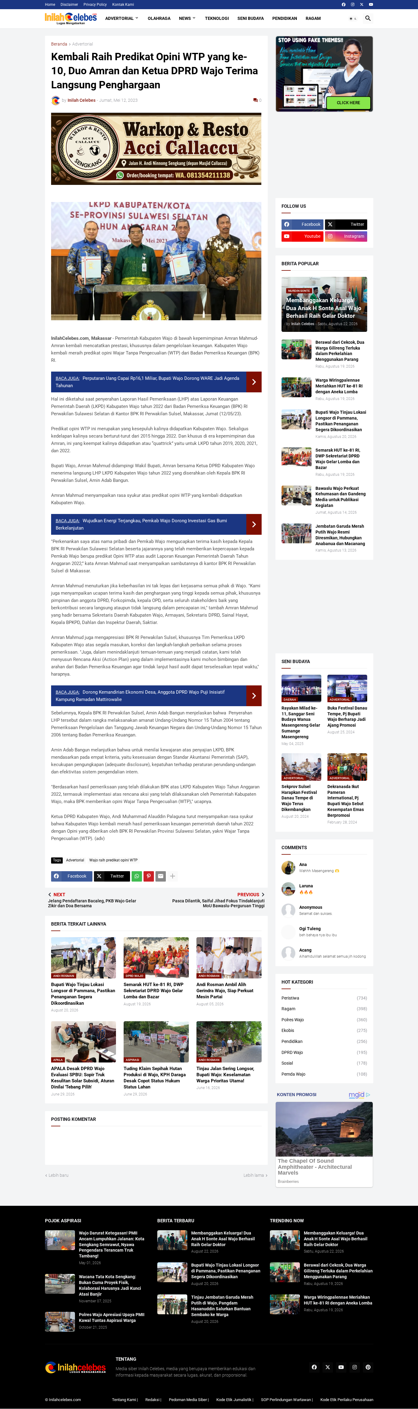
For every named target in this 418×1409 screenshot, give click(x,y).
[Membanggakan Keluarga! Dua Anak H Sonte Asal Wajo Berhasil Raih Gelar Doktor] (172, 1240)
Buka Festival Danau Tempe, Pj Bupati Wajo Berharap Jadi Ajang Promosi (347, 717)
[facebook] (343, 4)
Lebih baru (59, 1175)
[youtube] (371, 4)
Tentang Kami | (125, 1399)
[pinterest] (368, 1367)
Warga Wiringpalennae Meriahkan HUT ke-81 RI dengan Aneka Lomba (339, 386)
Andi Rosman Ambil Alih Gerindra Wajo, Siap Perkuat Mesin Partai (224, 991)
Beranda (59, 44)
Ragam (313, 18)
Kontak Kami (123, 4)
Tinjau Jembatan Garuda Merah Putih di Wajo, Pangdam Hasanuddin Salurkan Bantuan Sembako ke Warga (222, 1306)
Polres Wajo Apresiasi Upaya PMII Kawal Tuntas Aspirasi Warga (111, 1317)
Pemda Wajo (324, 1074)
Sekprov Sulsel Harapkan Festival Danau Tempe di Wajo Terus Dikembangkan (299, 798)
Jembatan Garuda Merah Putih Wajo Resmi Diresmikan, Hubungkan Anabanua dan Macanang (340, 535)
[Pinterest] (149, 876)
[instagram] (352, 4)
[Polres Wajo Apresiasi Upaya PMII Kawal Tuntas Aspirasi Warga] (60, 1322)
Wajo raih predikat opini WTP (113, 860)
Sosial (324, 1063)
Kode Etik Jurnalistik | (234, 1399)
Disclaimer (69, 4)
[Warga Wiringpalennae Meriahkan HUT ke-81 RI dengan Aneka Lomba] (297, 387)
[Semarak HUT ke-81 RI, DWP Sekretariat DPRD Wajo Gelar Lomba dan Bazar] (297, 457)
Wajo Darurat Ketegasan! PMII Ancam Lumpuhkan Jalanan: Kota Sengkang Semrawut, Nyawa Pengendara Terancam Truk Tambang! (111, 1245)
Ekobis (324, 1030)
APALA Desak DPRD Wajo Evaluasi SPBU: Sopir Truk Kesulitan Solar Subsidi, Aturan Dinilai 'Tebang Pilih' (82, 1078)
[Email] (160, 876)
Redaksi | (153, 1399)
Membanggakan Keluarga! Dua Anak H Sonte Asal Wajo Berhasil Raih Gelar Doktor (223, 1239)
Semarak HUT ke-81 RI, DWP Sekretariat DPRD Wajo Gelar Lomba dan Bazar (154, 991)
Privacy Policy (95, 4)
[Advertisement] (321, 150)
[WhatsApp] (137, 876)
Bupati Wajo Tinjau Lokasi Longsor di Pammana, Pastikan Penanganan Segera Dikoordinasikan (83, 994)
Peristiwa (324, 998)
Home (50, 4)
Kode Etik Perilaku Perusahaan (346, 1399)
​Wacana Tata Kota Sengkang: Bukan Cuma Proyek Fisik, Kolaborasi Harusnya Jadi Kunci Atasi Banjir (110, 1285)
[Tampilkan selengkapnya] (172, 876)
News (185, 18)
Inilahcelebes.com (65, 1399)
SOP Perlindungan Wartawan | (287, 1399)
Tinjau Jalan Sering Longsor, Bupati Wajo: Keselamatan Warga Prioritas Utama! (225, 1075)
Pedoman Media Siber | (189, 1399)
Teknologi (217, 18)
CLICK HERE (348, 102)
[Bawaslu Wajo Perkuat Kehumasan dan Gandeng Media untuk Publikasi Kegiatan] (297, 495)
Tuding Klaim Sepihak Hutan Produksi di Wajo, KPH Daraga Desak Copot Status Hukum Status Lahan (155, 1078)
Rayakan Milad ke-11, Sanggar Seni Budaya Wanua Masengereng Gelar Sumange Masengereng (301, 722)
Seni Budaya (250, 18)
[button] (353, 19)
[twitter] (362, 4)
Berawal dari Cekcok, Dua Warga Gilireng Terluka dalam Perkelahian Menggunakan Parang (339, 351)
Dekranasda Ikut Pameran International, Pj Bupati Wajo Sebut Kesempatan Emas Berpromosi (345, 801)
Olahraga (159, 18)
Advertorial (119, 18)
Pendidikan (284, 18)
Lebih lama (254, 1175)
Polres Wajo (324, 1019)
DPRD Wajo (324, 1052)
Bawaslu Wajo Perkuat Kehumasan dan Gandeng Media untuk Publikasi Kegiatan (340, 497)
